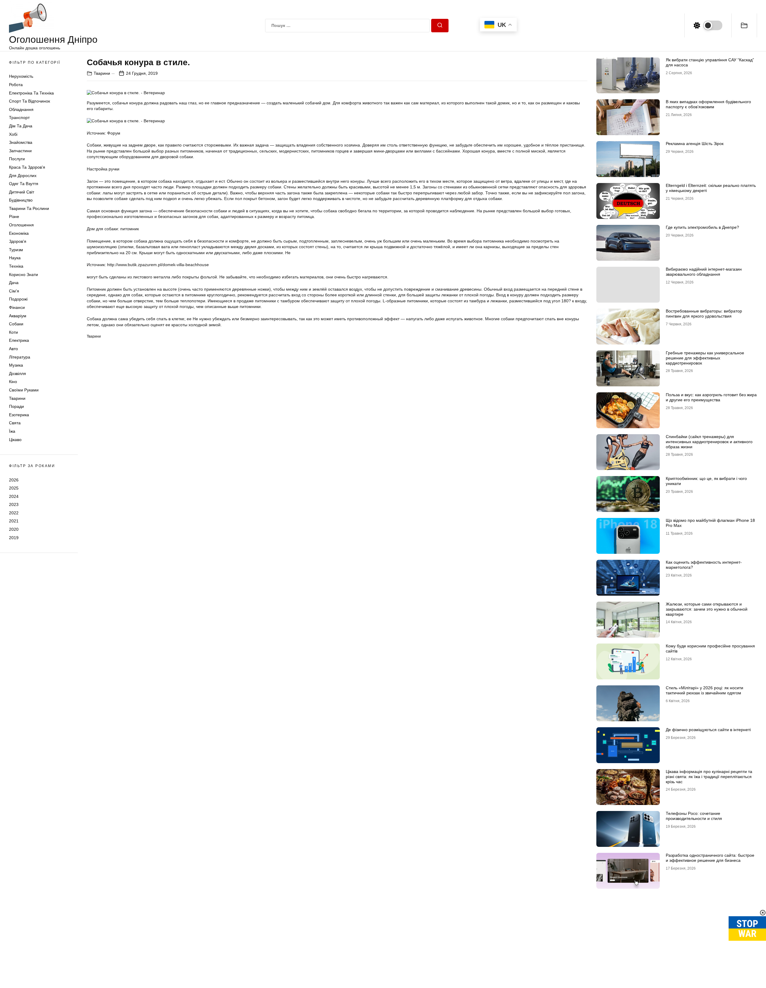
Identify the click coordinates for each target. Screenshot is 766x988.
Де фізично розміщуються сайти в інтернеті (708, 729)
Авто (13, 348)
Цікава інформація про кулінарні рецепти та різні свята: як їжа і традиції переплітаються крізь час (709, 776)
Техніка (16, 266)
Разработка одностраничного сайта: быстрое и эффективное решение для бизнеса (710, 858)
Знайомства (20, 142)
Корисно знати (23, 274)
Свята (15, 422)
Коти (13, 332)
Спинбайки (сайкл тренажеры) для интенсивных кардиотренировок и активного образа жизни (709, 441)
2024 (14, 496)
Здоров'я (17, 241)
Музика (16, 365)
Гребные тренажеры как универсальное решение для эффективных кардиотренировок (705, 357)
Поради (16, 406)
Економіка (19, 233)
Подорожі (18, 299)
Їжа (12, 431)
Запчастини (20, 150)
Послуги (17, 158)
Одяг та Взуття (23, 183)
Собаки (16, 323)
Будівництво (21, 200)
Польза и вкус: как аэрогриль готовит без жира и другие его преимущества (711, 397)
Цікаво (15, 439)
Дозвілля (17, 373)
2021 (14, 521)
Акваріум (17, 315)
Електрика (19, 340)
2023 (14, 504)
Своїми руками (24, 390)
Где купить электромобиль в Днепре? (702, 227)
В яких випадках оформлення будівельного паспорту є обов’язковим (708, 104)
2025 (14, 488)
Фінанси (17, 307)
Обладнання (21, 109)
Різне (14, 216)
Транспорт (19, 117)
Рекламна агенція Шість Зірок (695, 143)
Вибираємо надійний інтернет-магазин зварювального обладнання (704, 272)
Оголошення (21, 224)
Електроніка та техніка (31, 93)
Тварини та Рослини (29, 208)
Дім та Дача (20, 126)
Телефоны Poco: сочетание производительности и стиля (694, 816)
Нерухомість (21, 76)
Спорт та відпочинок (29, 101)
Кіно (13, 381)
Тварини (17, 398)
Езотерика (19, 414)
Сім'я (14, 291)
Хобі (13, 134)
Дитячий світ (21, 192)
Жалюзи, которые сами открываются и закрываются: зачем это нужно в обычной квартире (706, 609)
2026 (14, 479)
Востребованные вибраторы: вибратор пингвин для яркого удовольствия (704, 313)
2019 (14, 537)
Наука (15, 257)
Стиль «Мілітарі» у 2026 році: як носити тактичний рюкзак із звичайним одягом (704, 690)
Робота (16, 84)
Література (19, 357)
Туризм (16, 249)
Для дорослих (23, 175)
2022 (14, 512)
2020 (14, 529)
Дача (14, 282)
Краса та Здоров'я (27, 167)
